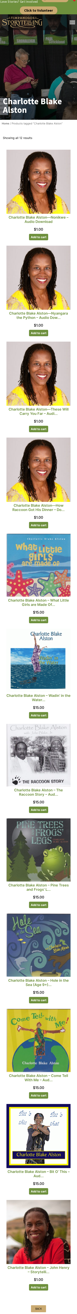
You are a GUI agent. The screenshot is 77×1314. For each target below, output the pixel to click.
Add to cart (38, 237)
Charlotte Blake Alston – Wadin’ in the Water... (38, 697)
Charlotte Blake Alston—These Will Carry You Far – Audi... (39, 411)
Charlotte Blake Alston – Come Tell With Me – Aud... (38, 1078)
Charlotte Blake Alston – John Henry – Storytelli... (38, 1269)
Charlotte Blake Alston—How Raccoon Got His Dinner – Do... (38, 507)
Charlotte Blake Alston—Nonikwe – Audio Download (38, 219)
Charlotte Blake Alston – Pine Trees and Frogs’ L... (38, 887)
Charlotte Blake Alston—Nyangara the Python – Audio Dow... (38, 315)
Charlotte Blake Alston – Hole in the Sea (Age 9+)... (38, 982)
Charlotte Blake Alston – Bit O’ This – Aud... (39, 1174)
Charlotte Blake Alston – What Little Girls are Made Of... (38, 602)
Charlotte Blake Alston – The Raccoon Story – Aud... (38, 792)
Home (5, 123)
